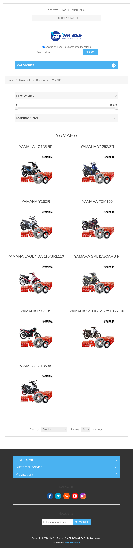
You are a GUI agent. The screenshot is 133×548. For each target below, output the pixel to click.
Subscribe (82, 522)
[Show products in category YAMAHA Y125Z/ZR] (97, 171)
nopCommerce (72, 542)
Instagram (83, 496)
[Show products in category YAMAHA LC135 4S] (36, 390)
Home (11, 80)
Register (53, 10)
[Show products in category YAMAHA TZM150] (97, 225)
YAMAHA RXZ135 (35, 311)
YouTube (75, 496)
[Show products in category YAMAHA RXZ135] (36, 335)
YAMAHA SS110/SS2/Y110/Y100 (97, 311)
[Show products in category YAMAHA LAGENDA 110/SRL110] (36, 280)
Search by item (53, 46)
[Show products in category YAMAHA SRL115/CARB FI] (97, 280)
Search (91, 52)
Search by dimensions (78, 46)
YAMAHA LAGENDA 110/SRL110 (36, 256)
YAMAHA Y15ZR (35, 201)
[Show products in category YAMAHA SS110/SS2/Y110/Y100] (97, 335)
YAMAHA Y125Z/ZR (97, 146)
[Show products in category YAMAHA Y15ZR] (36, 225)
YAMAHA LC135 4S (35, 366)
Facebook (50, 496)
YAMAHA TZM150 (97, 201)
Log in (65, 10)
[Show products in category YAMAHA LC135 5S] (36, 171)
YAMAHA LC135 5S (35, 146)
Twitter (58, 496)
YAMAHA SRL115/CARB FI (97, 256)
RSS (66, 496)
